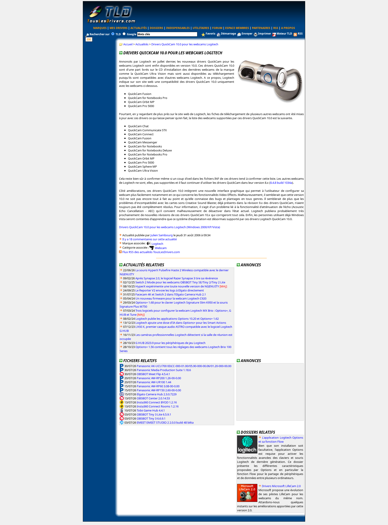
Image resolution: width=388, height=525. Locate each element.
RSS (275, 28)
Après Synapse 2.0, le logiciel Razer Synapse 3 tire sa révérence (176, 278)
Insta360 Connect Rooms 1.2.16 (158, 406)
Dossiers (156, 28)
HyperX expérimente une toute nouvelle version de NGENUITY (177, 286)
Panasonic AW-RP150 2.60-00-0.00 (159, 390)
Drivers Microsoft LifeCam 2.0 (281, 486)
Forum (217, 28)
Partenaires (261, 28)
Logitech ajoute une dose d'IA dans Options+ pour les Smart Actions (180, 323)
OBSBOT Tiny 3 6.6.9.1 (151, 418)
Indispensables (178, 28)
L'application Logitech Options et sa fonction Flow (280, 439)
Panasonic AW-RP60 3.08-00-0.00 (158, 386)
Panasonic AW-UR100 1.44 (154, 382)
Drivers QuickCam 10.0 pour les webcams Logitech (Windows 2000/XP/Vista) (169, 227)
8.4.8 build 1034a (281, 183)
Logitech (157, 243)
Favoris (210, 33)
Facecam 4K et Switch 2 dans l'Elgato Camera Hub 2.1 (170, 294)
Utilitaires (201, 28)
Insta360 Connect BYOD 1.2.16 (157, 402)
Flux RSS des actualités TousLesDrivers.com (151, 252)
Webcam (161, 248)
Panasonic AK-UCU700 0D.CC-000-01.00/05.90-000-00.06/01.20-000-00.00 (184, 366)
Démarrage (228, 33)
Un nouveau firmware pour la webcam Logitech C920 (170, 298)
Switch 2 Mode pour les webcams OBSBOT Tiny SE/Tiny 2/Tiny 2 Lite (180, 282)
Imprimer (264, 33)
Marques (100, 28)
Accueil (127, 44)
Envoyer (247, 33)
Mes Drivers (119, 28)
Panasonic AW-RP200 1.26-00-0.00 (159, 378)
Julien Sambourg (161, 235)
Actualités (138, 28)
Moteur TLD (284, 33)
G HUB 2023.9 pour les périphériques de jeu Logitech (170, 343)
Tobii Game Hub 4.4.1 (151, 410)
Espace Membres (237, 28)
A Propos (288, 28)
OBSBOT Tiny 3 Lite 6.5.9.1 (154, 414)
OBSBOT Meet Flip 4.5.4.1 (153, 374)
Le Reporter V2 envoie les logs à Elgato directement (169, 290)
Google (131, 34)
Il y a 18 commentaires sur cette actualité (149, 239)
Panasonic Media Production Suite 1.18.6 (164, 370)
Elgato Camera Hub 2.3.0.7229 (156, 394)
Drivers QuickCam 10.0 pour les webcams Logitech (184, 44)
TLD (118, 34)
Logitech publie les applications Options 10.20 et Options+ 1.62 (177, 319)
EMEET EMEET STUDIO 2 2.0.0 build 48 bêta (165, 422)
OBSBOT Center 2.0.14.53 (153, 398)
